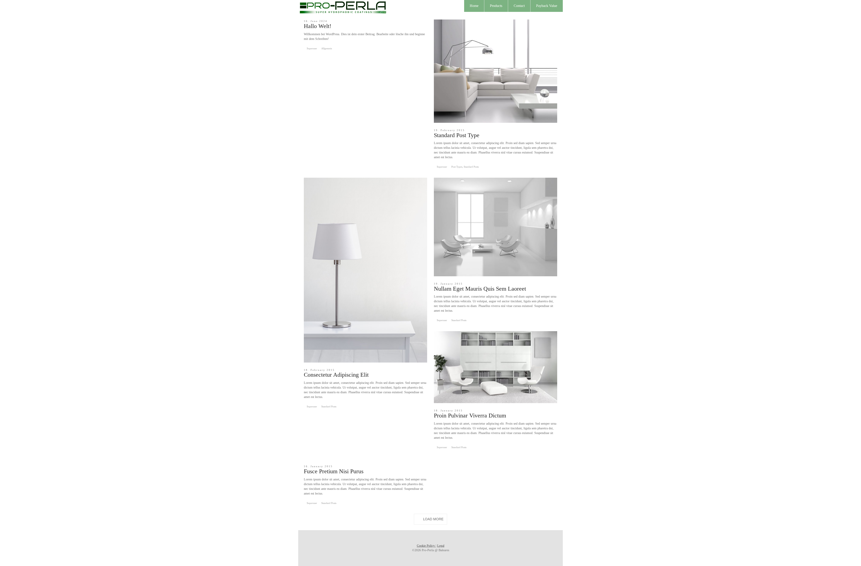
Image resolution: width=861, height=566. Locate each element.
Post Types (456, 166)
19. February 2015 (449, 130)
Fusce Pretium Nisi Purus (333, 471)
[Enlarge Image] (495, 71)
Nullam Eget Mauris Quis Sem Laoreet (480, 288)
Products (496, 6)
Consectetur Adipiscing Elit (336, 375)
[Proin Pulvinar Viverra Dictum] (495, 367)
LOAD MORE (433, 519)
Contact (519, 6)
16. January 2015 (318, 466)
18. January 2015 (448, 410)
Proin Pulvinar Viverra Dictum (470, 415)
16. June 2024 (315, 21)
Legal (440, 545)
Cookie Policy (426, 545)
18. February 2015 (319, 370)
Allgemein (326, 48)
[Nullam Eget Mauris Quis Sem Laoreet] (495, 227)
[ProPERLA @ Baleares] (343, 6)
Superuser (312, 48)
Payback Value (546, 6)
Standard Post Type (456, 135)
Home (474, 6)
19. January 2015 (448, 283)
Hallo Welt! (317, 26)
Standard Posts (471, 166)
